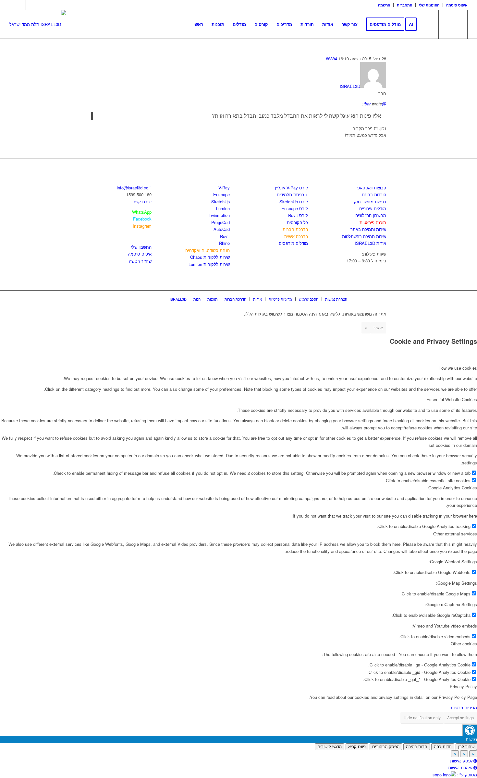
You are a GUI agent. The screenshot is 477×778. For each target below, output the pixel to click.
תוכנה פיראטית (373, 222)
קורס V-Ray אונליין (291, 188)
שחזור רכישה (140, 261)
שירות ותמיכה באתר (368, 229)
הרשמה (384, 5)
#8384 (331, 58)
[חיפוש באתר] (427, 24)
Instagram (142, 226)
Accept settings (460, 717)
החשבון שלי (141, 247)
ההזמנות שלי (429, 5)
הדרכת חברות (295, 229)
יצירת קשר (142, 201)
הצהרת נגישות (460, 767)
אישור (378, 327)
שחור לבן (466, 746)
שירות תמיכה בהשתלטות (364, 236)
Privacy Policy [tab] (463, 686)
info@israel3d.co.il (134, 188)
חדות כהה (443, 746)
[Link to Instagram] (21, 5)
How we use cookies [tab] (457, 368)
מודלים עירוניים (372, 208)
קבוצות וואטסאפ (371, 188)
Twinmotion (219, 215)
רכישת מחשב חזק (370, 201)
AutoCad (222, 229)
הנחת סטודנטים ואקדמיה (207, 250)
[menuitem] (384, 5)
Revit (225, 236)
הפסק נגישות (461, 761)
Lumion (223, 208)
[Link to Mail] (31, 5)
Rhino (224, 243)
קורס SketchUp (293, 201)
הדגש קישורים (329, 746)
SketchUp (220, 201)
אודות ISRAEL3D (370, 243)
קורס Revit (298, 215)
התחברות (404, 5)
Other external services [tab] (455, 534)
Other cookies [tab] (464, 643)
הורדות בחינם (374, 194)
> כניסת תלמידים (292, 194)
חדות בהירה (416, 746)
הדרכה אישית (296, 236)
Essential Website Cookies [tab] (451, 399)
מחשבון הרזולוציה (370, 215)
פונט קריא (357, 746)
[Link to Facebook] (11, 5)
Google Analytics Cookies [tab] (452, 488)
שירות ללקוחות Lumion (209, 264)
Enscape (221, 194)
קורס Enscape (294, 208)
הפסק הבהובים (385, 746)
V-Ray (224, 188)
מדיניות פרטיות (464, 707)
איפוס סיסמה (457, 5)
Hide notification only (422, 717)
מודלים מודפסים (293, 243)
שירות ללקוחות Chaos (210, 257)
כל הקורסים (297, 222)
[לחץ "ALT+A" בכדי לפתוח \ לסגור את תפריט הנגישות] (469, 730)
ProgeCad (220, 222)
